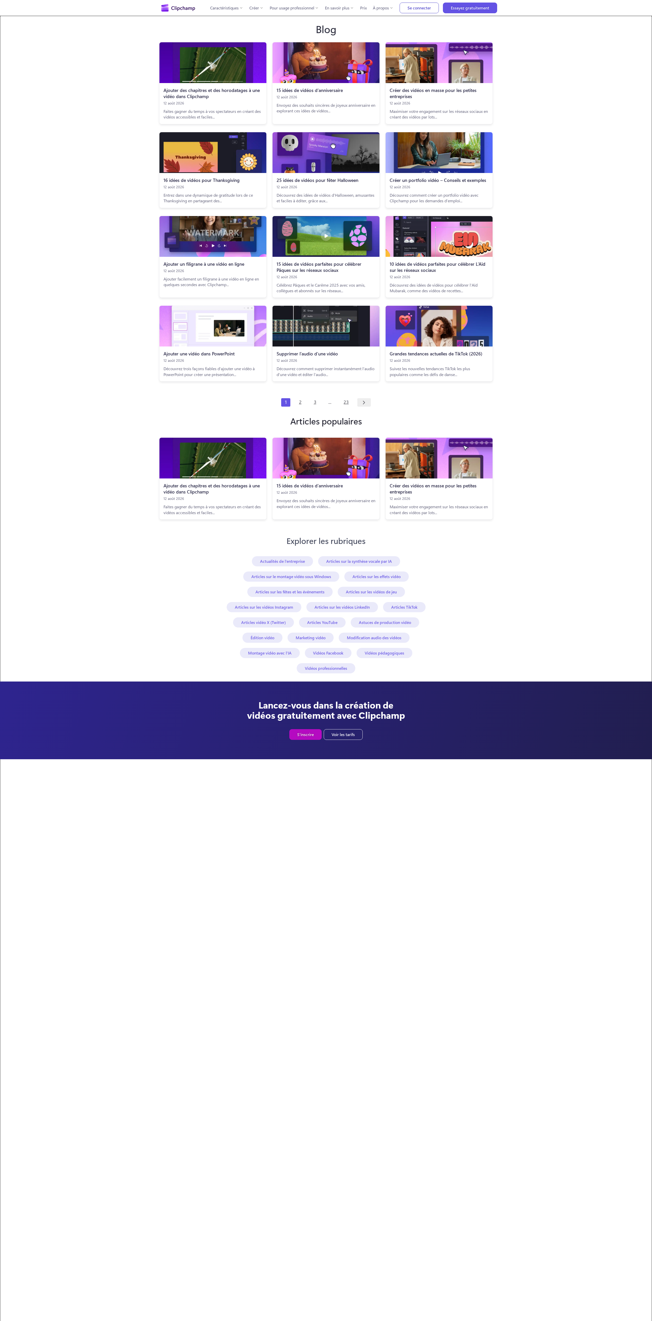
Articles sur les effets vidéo (376, 576)
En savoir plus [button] (337, 7)
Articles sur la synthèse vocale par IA (359, 561)
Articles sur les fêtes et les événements (289, 591)
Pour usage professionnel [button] (292, 7)
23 (346, 402)
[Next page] (364, 402)
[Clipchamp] (178, 8)
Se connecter (419, 7)
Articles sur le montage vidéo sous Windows (291, 576)
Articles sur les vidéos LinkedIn (342, 607)
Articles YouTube (322, 622)
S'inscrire (305, 734)
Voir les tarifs (343, 734)
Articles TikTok (404, 607)
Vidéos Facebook (328, 653)
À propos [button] (381, 7)
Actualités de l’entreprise (282, 561)
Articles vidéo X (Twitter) (263, 622)
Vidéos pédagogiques (384, 653)
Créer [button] (254, 7)
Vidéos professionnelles (326, 668)
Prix (363, 7)
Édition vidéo (262, 637)
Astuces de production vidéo (385, 622)
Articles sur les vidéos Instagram (264, 607)
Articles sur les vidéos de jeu (371, 591)
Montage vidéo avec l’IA (270, 653)
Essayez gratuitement (470, 7)
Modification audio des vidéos (374, 637)
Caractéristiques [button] (224, 7)
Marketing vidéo (310, 637)
